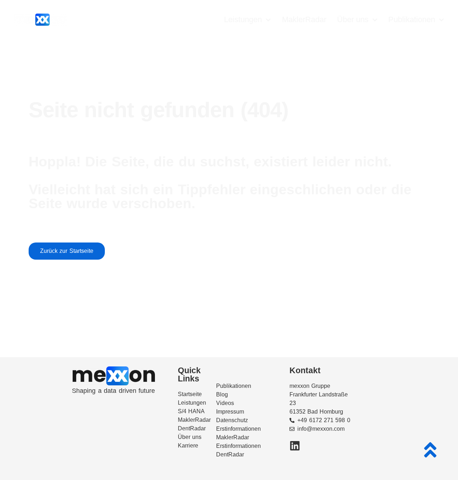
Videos (225, 403)
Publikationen (411, 19)
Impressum (230, 412)
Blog (222, 394)
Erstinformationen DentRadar (238, 450)
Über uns (353, 19)
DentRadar (192, 428)
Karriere (188, 445)
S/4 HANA (191, 411)
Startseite (190, 394)
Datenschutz (232, 420)
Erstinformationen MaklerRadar (238, 433)
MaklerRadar (304, 19)
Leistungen (243, 19)
